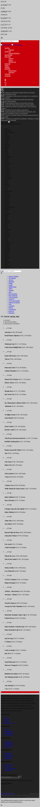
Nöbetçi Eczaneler (14, 302)
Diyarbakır (8, 163)
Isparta (7, 182)
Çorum (7, 160)
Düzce (7, 268)
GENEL (7, 48)
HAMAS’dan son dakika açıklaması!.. (17, 110)
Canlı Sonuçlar (13, 297)
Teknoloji (11, 72)
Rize (6, 219)
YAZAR (7, 74)
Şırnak (7, 254)
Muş (6, 212)
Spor (10, 292)
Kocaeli (7, 198)
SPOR (7, 65)
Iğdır (6, 259)
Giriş (10, 304)
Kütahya (7, 202)
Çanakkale (8, 156)
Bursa (6, 155)
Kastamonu (8, 191)
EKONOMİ (8, 55)
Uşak (6, 238)
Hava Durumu (13, 295)
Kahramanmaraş (10, 207)
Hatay (6, 181)
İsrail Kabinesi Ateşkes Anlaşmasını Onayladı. (19, 103)
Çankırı (7, 158)
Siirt (6, 224)
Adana (7, 129)
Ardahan (7, 257)
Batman (7, 252)
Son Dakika (12, 278)
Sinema (7, 766)
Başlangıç (12, 313)
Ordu (6, 217)
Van (6, 240)
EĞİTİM (7, 69)
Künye (11, 307)
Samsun (7, 222)
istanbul (7, 186)
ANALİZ (8, 76)
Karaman (7, 249)
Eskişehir (7, 172)
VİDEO (7, 67)
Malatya (7, 203)
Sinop (6, 226)
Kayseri (7, 193)
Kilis (6, 264)
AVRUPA (8, 51)
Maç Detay (8, 746)
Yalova (7, 261)
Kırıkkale (7, 250)
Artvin (7, 141)
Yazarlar (11, 290)
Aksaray (7, 245)
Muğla (7, 210)
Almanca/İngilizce (14, 53)
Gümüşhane (8, 177)
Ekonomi (11, 281)
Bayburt (7, 247)
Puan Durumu (13, 294)
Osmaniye (8, 266)
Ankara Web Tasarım (7, 794)
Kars (6, 189)
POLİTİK (8, 57)
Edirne (7, 165)
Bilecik (7, 146)
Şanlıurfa (7, 236)
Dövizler (7, 741)
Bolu (6, 151)
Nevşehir (7, 214)
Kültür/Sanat (12, 71)
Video (10, 288)
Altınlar (7, 729)
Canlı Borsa (12, 309)
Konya (7, 200)
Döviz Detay (9, 735)
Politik (11, 283)
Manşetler (8, 756)
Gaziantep (8, 174)
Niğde (6, 215)
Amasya (7, 136)
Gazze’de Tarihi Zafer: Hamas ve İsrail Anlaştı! (19, 104)
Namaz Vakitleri (13, 276)
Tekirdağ (7, 229)
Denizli (7, 162)
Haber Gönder (9, 723)
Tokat (6, 231)
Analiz (11, 285)
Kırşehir (7, 196)
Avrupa (11, 280)
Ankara (7, 137)
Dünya (11, 60)
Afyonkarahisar (9, 132)
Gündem (11, 50)
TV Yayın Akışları (14, 301)
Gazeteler (11, 306)
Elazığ (7, 167)
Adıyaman (8, 130)
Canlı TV (11, 299)
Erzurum (7, 170)
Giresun (7, 176)
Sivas (6, 228)
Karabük (7, 262)
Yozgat (7, 242)
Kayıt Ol (11, 311)
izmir (6, 188)
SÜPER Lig (12, 62)
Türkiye (11, 58)
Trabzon (7, 233)
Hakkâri (7, 179)
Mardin (7, 209)
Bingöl (7, 148)
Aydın (6, 143)
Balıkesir (7, 144)
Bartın (6, 255)
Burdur (7, 153)
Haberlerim (8, 758)
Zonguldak (8, 243)
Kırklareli (7, 195)
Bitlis (6, 149)
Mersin (7, 184)
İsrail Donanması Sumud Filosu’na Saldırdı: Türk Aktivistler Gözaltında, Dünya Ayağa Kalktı (18, 112)
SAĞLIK (7, 64)
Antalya (7, 139)
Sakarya (7, 221)
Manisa (7, 205)
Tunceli (7, 235)
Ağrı (6, 134)
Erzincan (7, 169)
